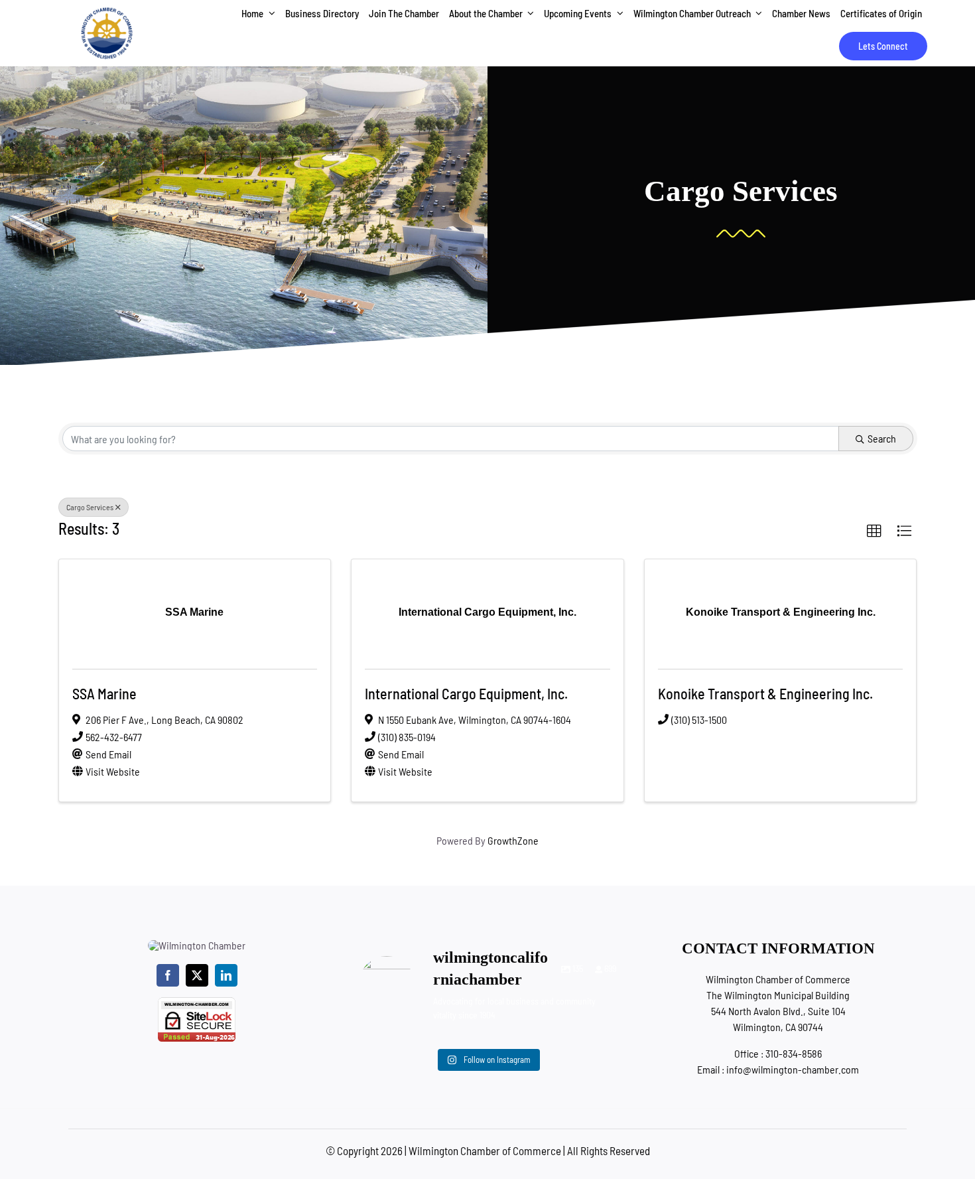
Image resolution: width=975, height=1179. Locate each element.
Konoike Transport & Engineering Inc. (765, 693)
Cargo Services (89, 507)
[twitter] (197, 975)
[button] (874, 531)
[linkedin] (226, 975)
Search (882, 438)
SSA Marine (104, 693)
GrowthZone (513, 840)
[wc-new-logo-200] (106, 11)
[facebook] (168, 975)
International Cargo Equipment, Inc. (466, 693)
